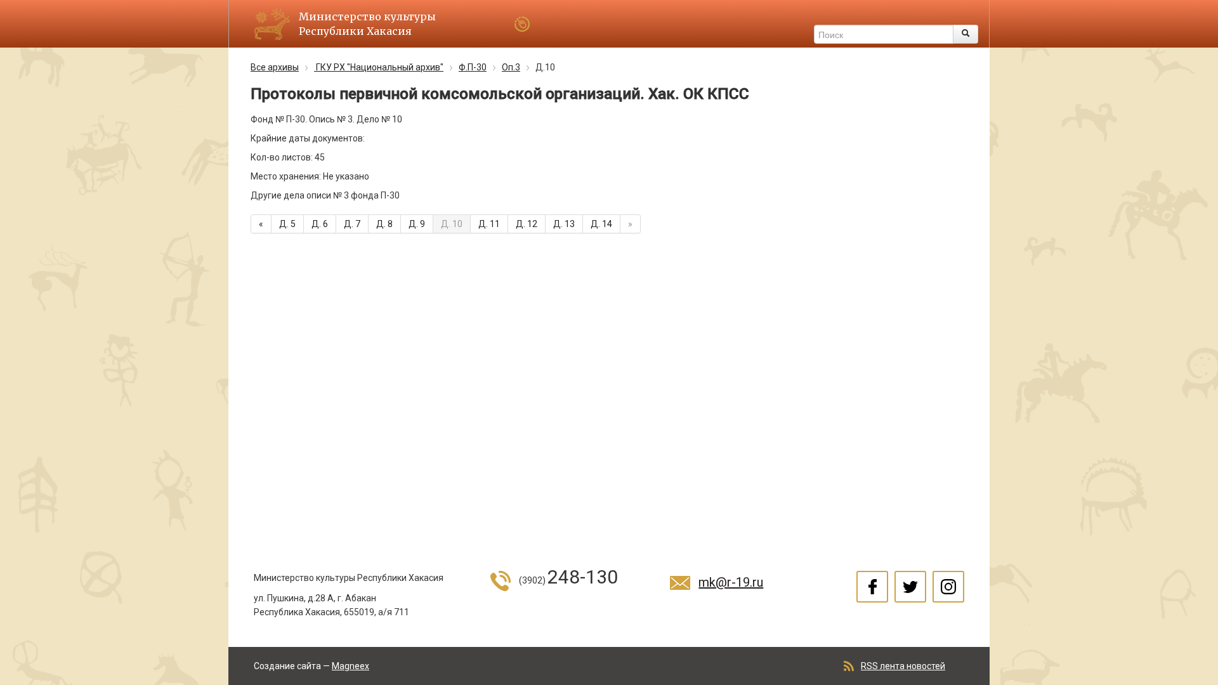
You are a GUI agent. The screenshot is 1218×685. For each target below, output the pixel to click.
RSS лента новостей (903, 666)
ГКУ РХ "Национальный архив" (378, 67)
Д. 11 (489, 224)
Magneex (350, 666)
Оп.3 (511, 67)
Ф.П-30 (473, 67)
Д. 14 (601, 224)
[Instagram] (948, 587)
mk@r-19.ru (730, 582)
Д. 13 (564, 224)
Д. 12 (526, 224)
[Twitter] (910, 587)
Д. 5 (287, 224)
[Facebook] (872, 587)
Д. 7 (352, 224)
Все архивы (275, 67)
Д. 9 (417, 224)
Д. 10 (451, 224)
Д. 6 (319, 224)
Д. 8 (384, 224)
